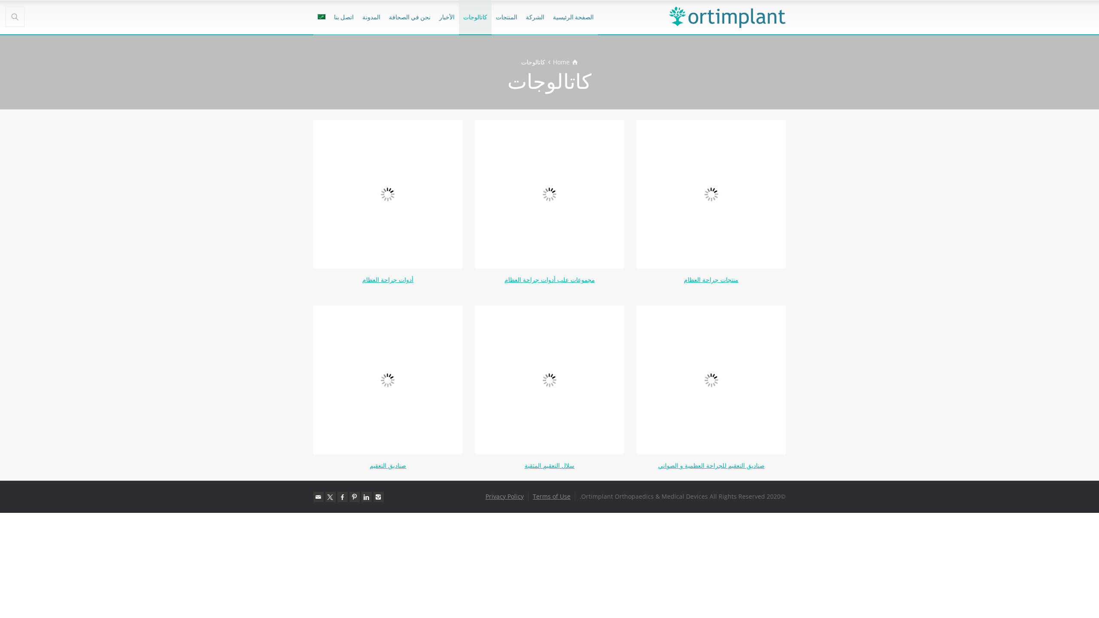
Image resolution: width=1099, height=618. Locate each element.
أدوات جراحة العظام (387, 280)
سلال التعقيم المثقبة (549, 465)
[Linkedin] (366, 497)
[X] (330, 497)
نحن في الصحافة (410, 17)
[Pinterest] (354, 497)
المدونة (371, 17)
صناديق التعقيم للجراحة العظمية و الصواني (711, 465)
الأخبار (447, 17)
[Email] (318, 497)
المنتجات (506, 17)
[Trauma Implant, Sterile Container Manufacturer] (727, 17)
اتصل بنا (344, 17)
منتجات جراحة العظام (711, 280)
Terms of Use (552, 496)
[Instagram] (378, 497)
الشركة (535, 17)
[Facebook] (342, 497)
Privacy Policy (505, 496)
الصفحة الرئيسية (573, 17)
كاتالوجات (475, 17)
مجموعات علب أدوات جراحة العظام (549, 280)
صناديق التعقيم (388, 465)
